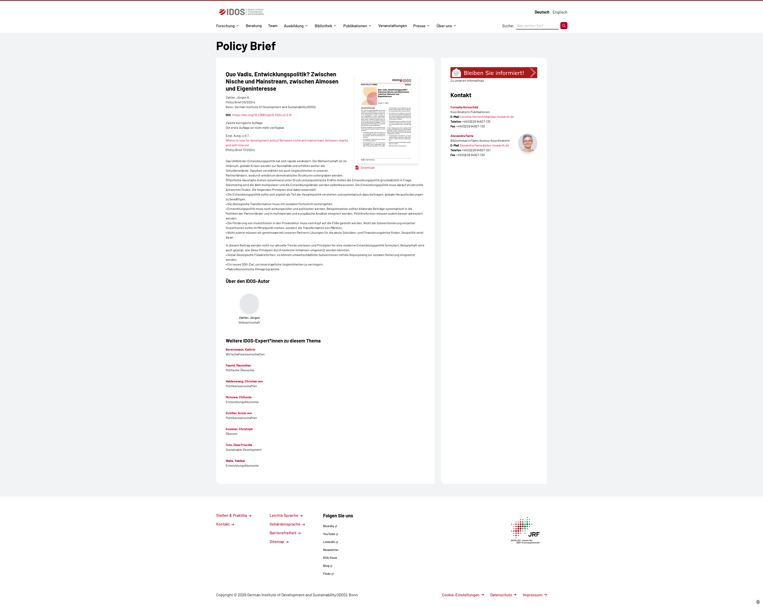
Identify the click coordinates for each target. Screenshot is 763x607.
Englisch (560, 12)
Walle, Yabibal (235, 461)
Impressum (532, 594)
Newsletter (331, 550)
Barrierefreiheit (283, 532)
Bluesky (329, 526)
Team (273, 25)
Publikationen (355, 25)
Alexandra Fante (461, 136)
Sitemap (277, 541)
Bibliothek (323, 25)
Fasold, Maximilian (238, 365)
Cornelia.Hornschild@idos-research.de (487, 116)
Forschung (225, 25)
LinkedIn (329, 542)
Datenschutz (501, 594)
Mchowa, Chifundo (239, 397)
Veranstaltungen (392, 25)
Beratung (254, 25)
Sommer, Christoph (239, 429)
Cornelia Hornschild (464, 107)
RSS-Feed (330, 557)
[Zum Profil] (527, 142)
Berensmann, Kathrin (240, 349)
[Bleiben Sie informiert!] (493, 72)
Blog (326, 565)
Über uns (444, 25)
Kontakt (223, 524)
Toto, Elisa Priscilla (239, 445)
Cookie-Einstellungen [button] (460, 594)
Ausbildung (294, 25)
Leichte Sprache (284, 515)
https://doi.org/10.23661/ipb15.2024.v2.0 (260, 115)
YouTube (329, 534)
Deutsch (542, 12)
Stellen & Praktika (232, 515)
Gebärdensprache (285, 524)
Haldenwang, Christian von (244, 381)
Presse (419, 25)
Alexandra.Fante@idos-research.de (484, 145)
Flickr (327, 573)
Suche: (508, 25)
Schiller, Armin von (239, 413)
